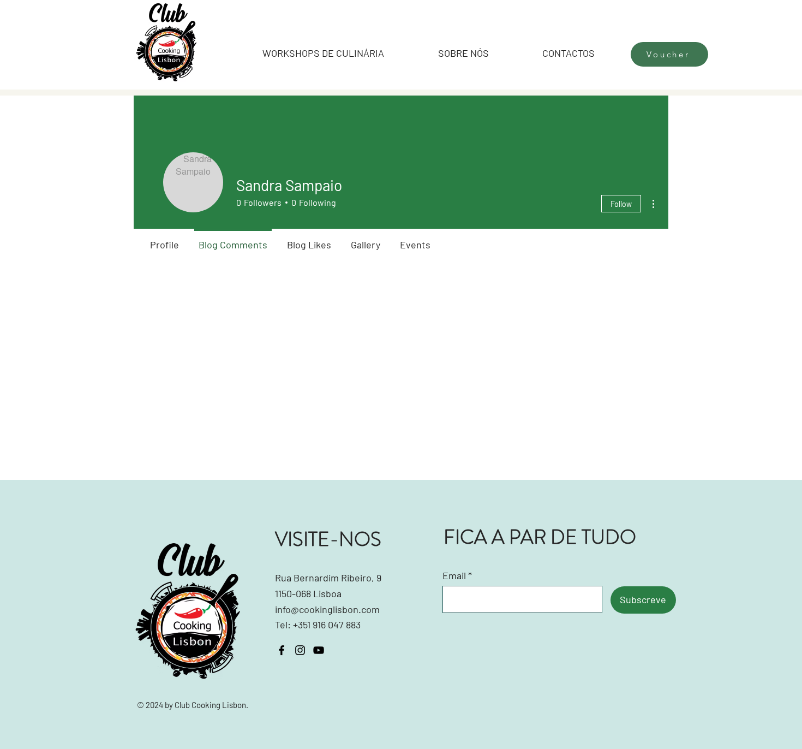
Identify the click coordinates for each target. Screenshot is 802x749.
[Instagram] (300, 650)
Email (454, 575)
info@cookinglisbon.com (327, 609)
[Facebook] (281, 650)
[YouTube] (318, 650)
